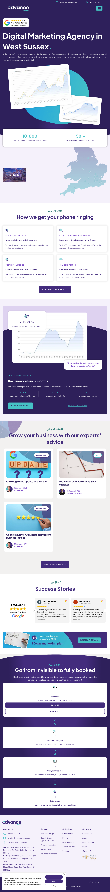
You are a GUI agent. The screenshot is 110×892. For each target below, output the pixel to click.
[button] (105, 610)
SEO (97, 455)
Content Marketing (14, 265)
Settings (54, 886)
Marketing (41, 455)
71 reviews (22, 612)
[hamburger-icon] (99, 8)
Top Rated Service (19, 23)
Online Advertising (68, 265)
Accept (54, 877)
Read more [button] (41, 620)
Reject (54, 881)
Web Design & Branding (16, 236)
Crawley (14, 174)
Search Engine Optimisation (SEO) (75, 236)
